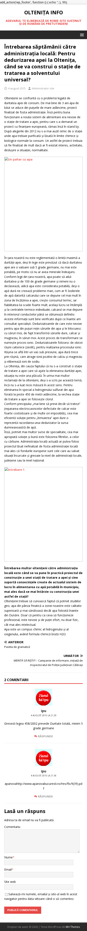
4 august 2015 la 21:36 (43, 775)
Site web (10, 882)
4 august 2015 (17, 88)
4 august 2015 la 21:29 (43, 715)
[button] (81, 35)
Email (8, 869)
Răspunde (45, 736)
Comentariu (12, 827)
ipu (43, 710)
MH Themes (73, 927)
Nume (8, 857)
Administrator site (43, 88)
